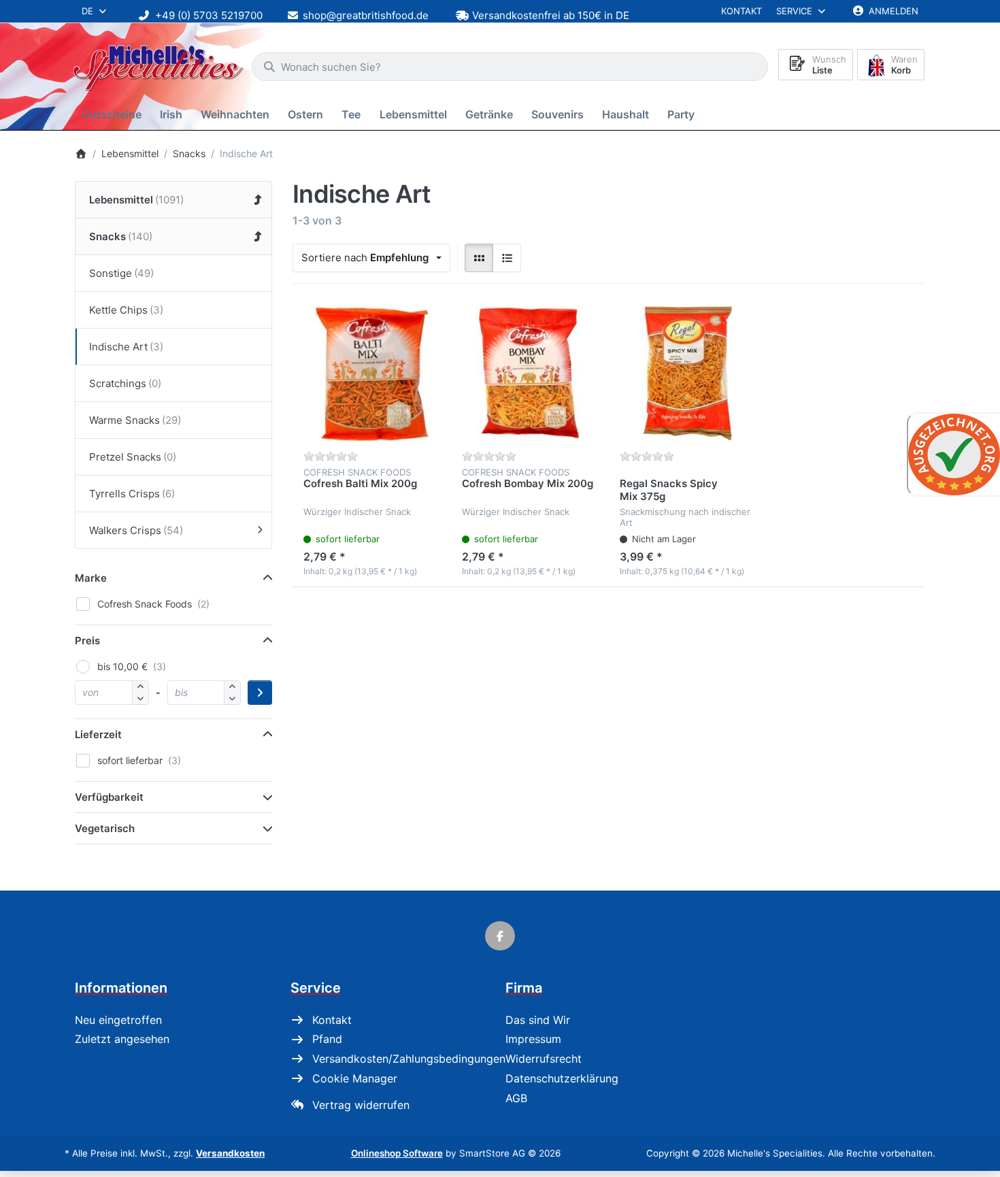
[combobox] (510, 66)
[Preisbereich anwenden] (260, 692)
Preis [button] (87, 640)
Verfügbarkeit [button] (109, 797)
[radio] (479, 258)
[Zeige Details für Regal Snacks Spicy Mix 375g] (688, 373)
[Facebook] (500, 936)
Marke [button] (91, 577)
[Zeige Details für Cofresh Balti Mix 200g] (371, 373)
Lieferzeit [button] (98, 734)
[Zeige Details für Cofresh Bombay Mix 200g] (530, 373)
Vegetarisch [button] (105, 828)
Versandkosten (230, 1153)
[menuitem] (114, 114)
